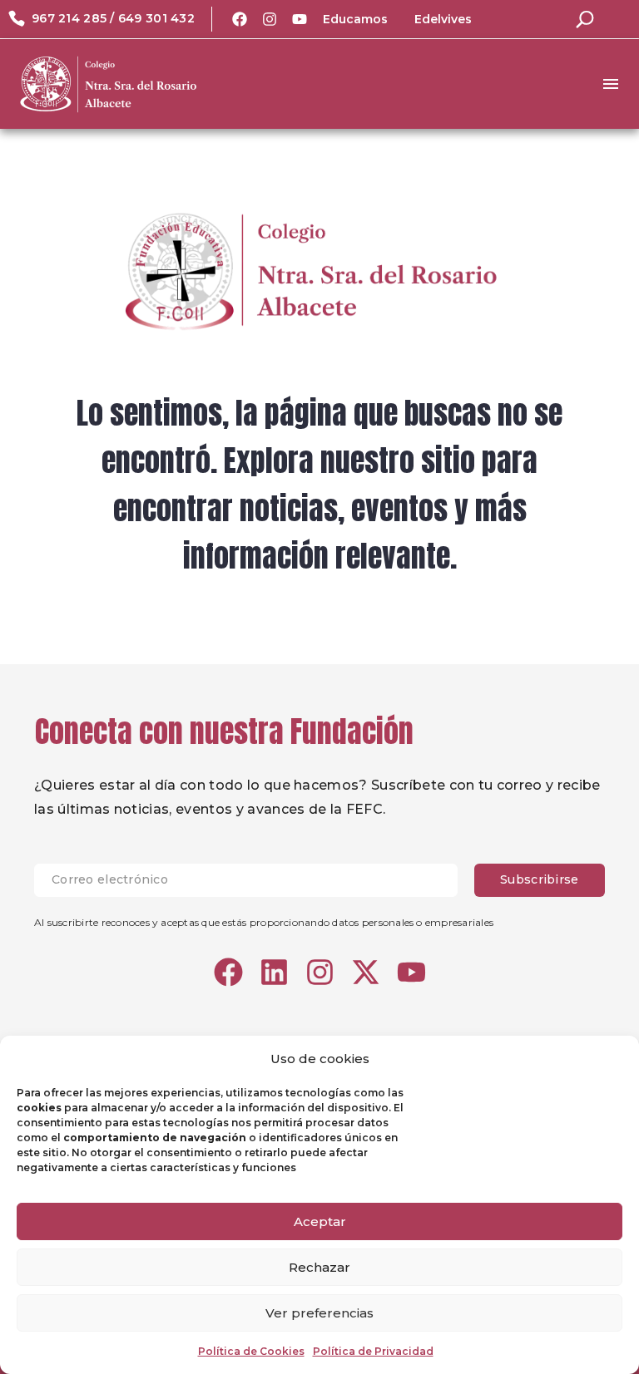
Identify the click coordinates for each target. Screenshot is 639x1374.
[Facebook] (240, 19)
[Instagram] (270, 19)
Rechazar (319, 1267)
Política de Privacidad (373, 1351)
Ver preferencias (319, 1313)
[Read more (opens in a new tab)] (101, 19)
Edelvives (443, 19)
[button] (585, 19)
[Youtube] (300, 19)
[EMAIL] (254, 880)
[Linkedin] (274, 972)
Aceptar (320, 1221)
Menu (610, 83)
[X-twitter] (365, 972)
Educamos (355, 19)
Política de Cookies (251, 1351)
